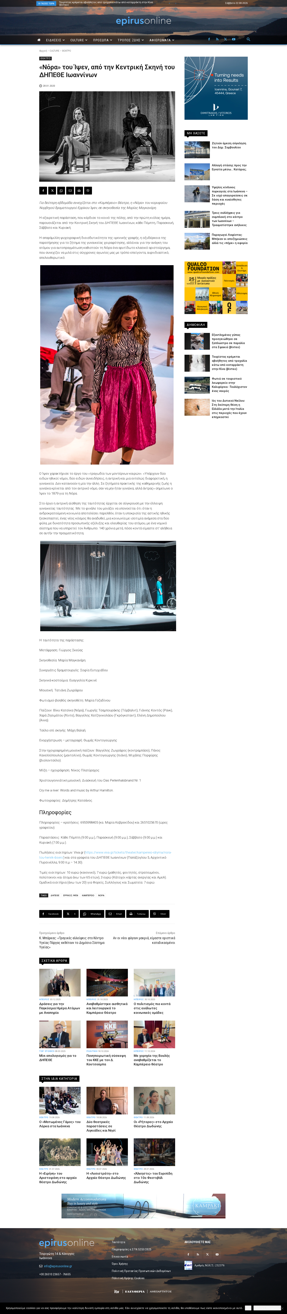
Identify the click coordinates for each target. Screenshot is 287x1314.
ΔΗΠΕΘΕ (55, 895)
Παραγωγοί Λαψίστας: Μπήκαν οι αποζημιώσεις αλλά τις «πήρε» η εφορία (230, 239)
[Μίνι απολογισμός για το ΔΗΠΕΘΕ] (60, 1034)
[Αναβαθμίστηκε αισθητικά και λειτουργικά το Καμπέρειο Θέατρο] (107, 982)
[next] (175, 3)
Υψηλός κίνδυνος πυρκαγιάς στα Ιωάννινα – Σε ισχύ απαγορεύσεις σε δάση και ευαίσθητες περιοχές (230, 195)
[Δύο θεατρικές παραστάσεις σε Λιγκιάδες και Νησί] (107, 1100)
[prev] (169, 3)
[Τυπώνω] (79, 191)
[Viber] (88, 191)
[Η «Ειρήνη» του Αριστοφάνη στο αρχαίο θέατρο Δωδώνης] (60, 1152)
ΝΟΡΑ (101, 895)
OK (248, 1308)
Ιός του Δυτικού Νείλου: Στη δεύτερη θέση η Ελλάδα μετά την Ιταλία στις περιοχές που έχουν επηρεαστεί (229, 409)
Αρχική (43, 50)
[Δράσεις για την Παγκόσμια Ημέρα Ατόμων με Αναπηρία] (60, 982)
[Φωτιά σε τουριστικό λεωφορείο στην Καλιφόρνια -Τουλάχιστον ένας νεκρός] (197, 385)
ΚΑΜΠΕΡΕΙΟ (88, 895)
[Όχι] (282, 1308)
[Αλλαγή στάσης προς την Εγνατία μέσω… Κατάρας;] (197, 171)
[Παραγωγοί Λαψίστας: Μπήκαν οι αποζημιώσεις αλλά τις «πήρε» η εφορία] (197, 241)
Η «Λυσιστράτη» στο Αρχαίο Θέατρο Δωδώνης (106, 1175)
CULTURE (54, 50)
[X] (225, 39)
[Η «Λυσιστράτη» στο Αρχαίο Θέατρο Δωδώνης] (107, 1152)
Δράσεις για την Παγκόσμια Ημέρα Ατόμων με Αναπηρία (59, 1008)
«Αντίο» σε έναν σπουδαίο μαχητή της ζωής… (85, 2)
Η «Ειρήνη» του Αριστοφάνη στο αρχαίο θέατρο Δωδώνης (58, 1177)
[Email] (70, 191)
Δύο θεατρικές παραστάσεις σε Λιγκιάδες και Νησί (101, 1126)
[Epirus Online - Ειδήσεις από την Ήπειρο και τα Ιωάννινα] (70, 1243)
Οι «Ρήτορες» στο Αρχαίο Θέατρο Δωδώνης (153, 1124)
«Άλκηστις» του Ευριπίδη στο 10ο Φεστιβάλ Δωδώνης (153, 1177)
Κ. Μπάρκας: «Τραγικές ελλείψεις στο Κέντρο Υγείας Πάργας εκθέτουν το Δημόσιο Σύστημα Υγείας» (71, 942)
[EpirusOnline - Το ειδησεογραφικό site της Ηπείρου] (143, 21)
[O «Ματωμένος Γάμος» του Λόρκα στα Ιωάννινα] (60, 1100)
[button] (248, 39)
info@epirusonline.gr (58, 1266)
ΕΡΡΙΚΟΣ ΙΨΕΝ (70, 895)
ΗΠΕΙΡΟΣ (44, 999)
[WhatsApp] (61, 191)
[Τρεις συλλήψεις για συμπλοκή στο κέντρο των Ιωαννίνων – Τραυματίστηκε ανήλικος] (197, 219)
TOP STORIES (46, 1051)
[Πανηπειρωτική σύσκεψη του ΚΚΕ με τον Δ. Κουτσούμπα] (107, 1034)
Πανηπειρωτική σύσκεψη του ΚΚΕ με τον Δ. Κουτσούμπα (106, 1060)
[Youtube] (234, 39)
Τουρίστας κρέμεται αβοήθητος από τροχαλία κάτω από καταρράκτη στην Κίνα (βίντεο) (102, 3)
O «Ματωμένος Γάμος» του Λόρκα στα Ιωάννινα (60, 1124)
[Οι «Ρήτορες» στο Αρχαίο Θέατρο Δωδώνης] (154, 1100)
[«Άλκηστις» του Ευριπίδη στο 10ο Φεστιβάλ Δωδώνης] (154, 1152)
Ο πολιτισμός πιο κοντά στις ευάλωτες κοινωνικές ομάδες (152, 1008)
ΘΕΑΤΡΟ (66, 50)
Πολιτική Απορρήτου (267, 1308)
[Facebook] (209, 39)
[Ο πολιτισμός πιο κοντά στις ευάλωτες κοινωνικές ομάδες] (154, 982)
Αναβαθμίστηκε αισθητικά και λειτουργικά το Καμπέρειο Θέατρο (106, 1008)
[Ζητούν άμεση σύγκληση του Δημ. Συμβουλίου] (197, 149)
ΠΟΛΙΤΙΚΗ (91, 1051)
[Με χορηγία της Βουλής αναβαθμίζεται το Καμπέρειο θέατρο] (154, 1034)
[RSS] (217, 39)
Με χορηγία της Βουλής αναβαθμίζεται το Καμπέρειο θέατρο (152, 1060)
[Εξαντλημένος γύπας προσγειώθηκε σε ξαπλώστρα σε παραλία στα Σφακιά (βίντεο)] (197, 341)
